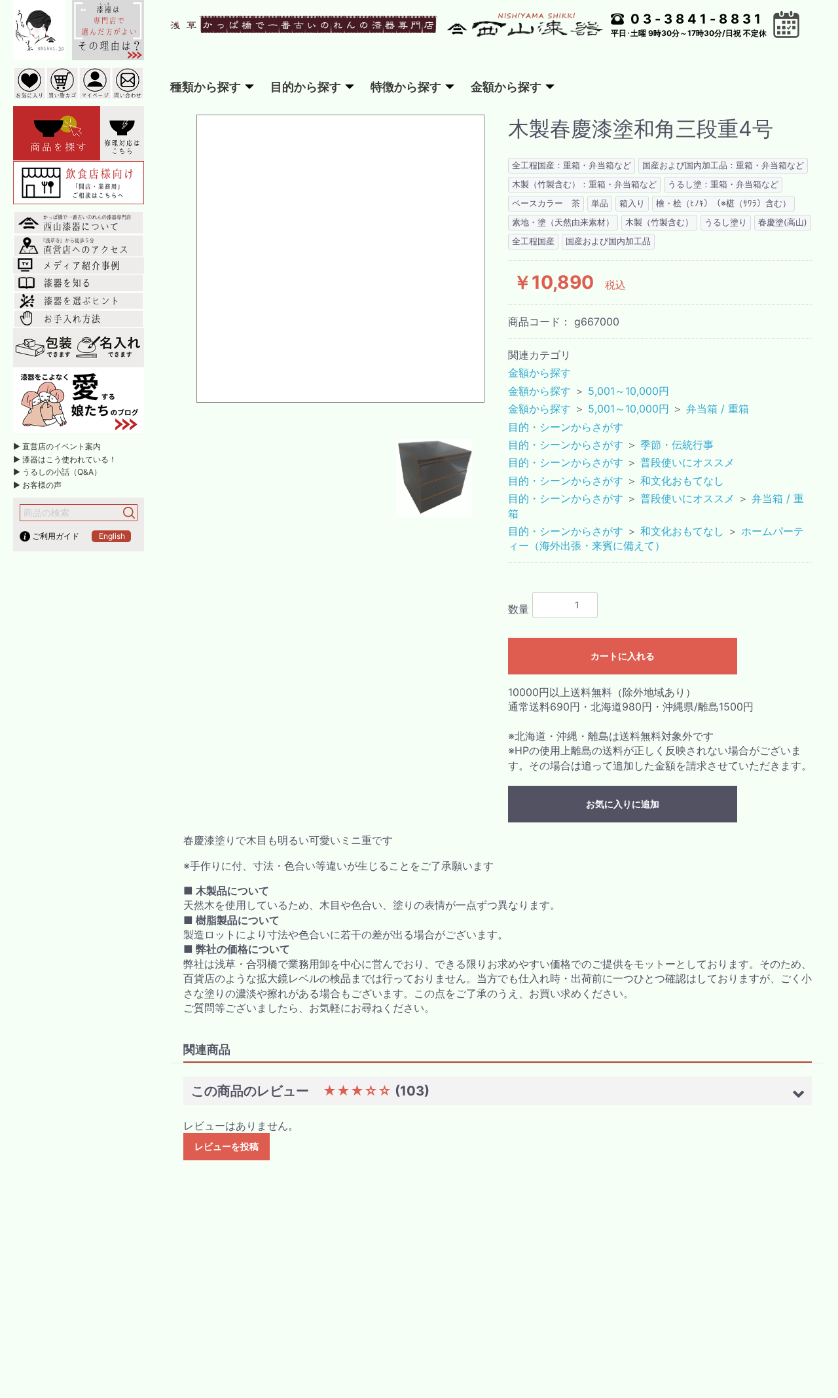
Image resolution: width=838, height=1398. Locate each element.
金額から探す (539, 372)
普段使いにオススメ (687, 462)
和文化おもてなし (682, 480)
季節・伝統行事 (677, 444)
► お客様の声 (37, 485)
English (112, 536)
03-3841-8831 (697, 19)
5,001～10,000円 (628, 390)
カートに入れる (623, 655)
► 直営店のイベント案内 (57, 446)
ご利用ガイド (55, 536)
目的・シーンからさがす (565, 426)
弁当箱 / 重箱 (717, 408)
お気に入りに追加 (622, 803)
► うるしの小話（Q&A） (57, 472)
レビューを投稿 (226, 1146)
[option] (340, 258)
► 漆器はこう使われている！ (65, 459)
